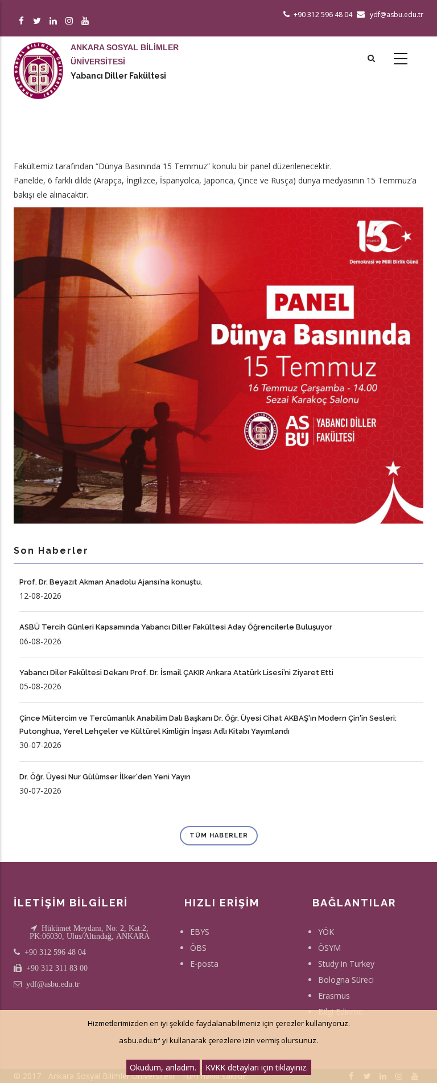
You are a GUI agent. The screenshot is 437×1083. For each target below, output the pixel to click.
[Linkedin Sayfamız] (54, 21)
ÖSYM (329, 947)
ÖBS (198, 947)
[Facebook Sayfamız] (23, 21)
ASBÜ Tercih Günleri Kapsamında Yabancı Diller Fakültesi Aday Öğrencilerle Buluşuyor (175, 627)
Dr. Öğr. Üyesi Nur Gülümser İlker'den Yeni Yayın (105, 777)
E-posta (204, 963)
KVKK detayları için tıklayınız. (256, 1067)
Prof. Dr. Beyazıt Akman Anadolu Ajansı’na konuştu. (111, 582)
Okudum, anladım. (163, 1067)
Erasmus (334, 995)
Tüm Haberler (218, 835)
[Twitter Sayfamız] (39, 21)
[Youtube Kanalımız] (86, 21)
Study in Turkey (346, 963)
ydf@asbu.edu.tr (53, 984)
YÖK (326, 931)
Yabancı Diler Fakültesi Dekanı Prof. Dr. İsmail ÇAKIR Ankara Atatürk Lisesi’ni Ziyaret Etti (176, 672)
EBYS (199, 931)
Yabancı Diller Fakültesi (118, 75)
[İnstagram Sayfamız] (70, 21)
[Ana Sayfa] (38, 59)
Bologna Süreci (346, 979)
